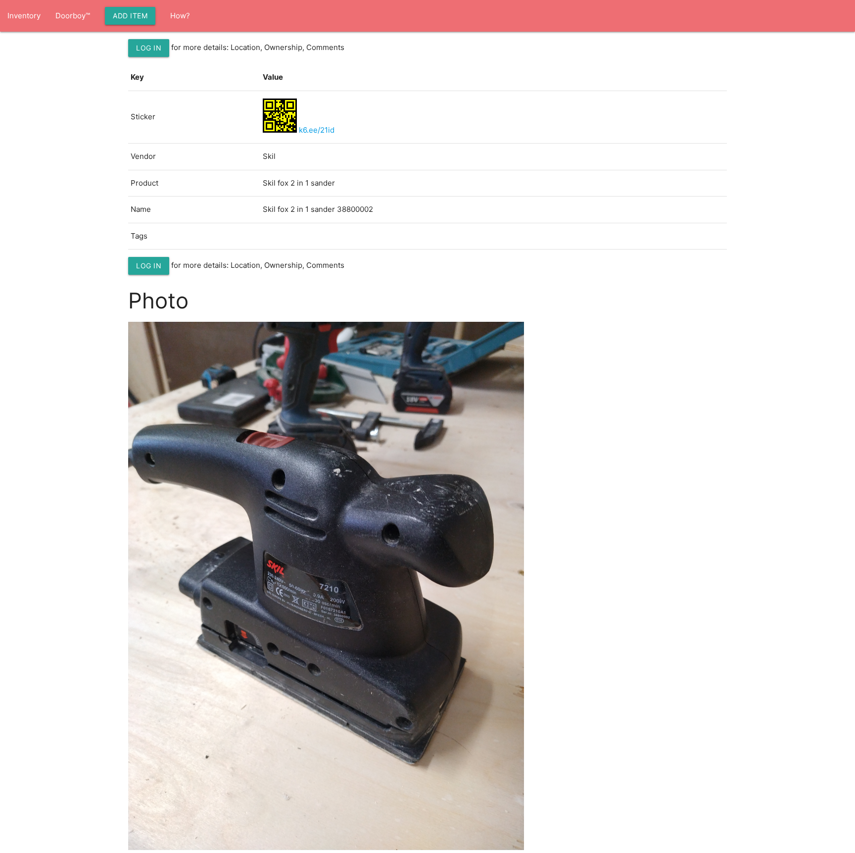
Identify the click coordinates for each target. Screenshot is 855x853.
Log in (148, 48)
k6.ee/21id (316, 130)
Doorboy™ (72, 15)
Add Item (130, 15)
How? (180, 15)
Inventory (24, 15)
